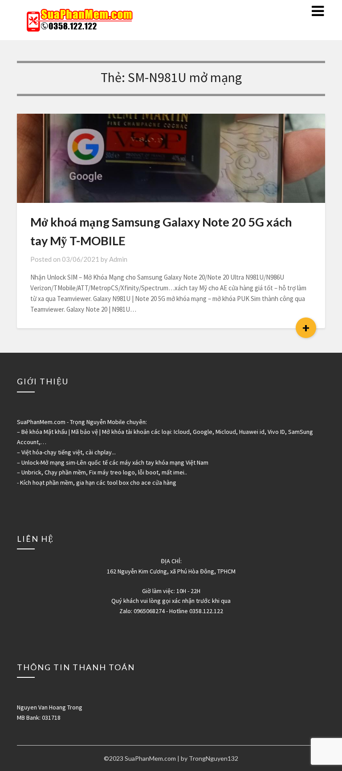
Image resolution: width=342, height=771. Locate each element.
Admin (118, 259)
